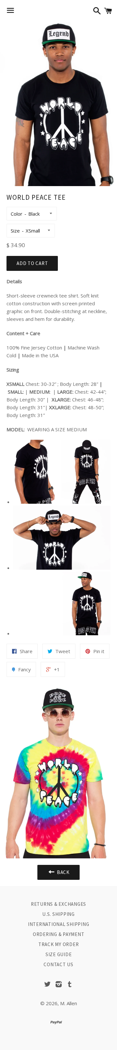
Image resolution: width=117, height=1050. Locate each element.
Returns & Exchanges (58, 904)
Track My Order (58, 944)
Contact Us (58, 964)
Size (15, 230)
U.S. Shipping (58, 914)
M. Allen (68, 1003)
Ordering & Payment (58, 934)
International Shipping (58, 924)
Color (16, 213)
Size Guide (59, 954)
